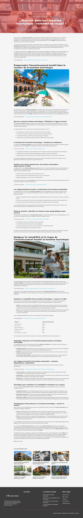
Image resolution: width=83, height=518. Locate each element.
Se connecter (66, 501)
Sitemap (77, 513)
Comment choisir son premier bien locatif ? (35, 148)
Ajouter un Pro (66, 494)
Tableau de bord (66, 503)
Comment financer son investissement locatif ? (35, 318)
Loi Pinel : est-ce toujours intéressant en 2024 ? (36, 184)
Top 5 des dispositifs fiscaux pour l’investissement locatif (38, 116)
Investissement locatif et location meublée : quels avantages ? (39, 369)
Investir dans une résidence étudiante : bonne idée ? (37, 219)
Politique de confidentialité (68, 513)
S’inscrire (65, 499)
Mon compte (65, 496)
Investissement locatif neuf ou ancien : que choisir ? (36, 60)
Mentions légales (57, 513)
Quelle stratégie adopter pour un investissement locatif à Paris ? (40, 288)
